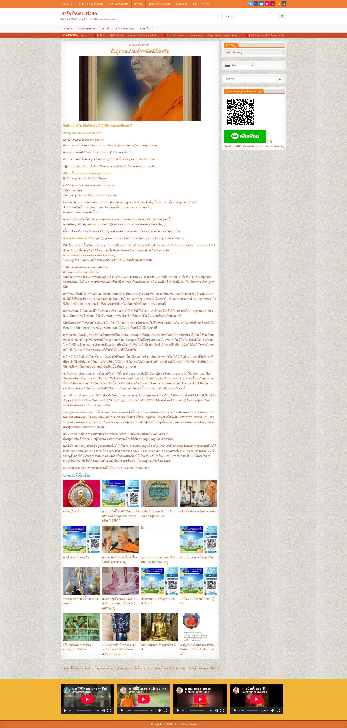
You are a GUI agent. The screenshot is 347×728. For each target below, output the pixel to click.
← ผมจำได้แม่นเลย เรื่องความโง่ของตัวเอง (85, 668)
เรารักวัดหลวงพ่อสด (79, 13)
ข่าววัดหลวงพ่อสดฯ (118, 4)
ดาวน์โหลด (181, 4)
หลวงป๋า (106, 28)
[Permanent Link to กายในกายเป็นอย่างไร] (81, 539)
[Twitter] (250, 3)
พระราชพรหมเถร (88, 28)
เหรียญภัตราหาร (72, 511)
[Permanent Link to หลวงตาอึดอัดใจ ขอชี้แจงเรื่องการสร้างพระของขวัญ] (120, 539)
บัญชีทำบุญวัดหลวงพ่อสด (90, 4)
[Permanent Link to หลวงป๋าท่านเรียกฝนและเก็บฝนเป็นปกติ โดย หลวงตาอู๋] (159, 539)
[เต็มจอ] (109, 710)
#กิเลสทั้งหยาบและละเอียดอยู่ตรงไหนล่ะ (86, 173)
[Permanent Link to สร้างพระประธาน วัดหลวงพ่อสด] (198, 493)
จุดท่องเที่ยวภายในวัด (159, 4)
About (206, 4)
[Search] (284, 3)
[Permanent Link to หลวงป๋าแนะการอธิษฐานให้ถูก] (198, 539)
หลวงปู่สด (68, 28)
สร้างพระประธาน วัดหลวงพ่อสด (198, 511)
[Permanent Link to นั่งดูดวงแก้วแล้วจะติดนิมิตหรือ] (140, 88)
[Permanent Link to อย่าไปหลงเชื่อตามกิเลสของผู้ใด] (198, 581)
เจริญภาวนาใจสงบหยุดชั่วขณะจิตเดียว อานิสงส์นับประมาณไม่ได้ (198, 649)
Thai (233, 65)
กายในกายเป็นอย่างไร (76, 557)
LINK (195, 4)
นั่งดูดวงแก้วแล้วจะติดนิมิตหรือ (139, 51)
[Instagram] (261, 3)
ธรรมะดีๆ (145, 28)
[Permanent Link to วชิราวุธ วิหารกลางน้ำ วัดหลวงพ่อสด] (81, 581)
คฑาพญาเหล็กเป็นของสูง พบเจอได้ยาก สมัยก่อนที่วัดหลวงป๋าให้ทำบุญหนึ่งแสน (119, 649)
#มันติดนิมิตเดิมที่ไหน (76, 238)
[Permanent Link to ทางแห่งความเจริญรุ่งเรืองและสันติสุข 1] (159, 581)
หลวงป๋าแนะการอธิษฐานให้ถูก (197, 557)
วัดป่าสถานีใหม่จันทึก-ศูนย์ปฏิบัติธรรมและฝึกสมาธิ (97, 126)
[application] (87, 699)
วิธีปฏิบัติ (136, 44)
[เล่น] (65, 710)
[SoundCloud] (278, 3)
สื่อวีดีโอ (138, 4)
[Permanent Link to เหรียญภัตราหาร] (81, 493)
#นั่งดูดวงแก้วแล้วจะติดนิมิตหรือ (81, 133)
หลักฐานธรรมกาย (125, 28)
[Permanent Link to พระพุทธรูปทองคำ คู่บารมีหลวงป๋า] (159, 627)
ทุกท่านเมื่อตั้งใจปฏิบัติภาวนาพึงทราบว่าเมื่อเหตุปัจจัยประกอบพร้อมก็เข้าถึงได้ (120, 516)
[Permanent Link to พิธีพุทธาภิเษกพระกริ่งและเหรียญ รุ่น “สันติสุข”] (81, 627)
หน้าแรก (67, 4)
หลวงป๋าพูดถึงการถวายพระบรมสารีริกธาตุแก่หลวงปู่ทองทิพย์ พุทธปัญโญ (119, 603)
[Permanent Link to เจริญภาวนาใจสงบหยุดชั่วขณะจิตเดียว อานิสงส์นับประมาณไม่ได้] (198, 627)
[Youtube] (272, 3)
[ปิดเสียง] (103, 710)
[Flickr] (267, 3)
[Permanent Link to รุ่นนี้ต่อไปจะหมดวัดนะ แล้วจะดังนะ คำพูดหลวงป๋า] (159, 493)
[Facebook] (256, 3)
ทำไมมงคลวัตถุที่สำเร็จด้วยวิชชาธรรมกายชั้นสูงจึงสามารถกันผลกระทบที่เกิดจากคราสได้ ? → (165, 668)
